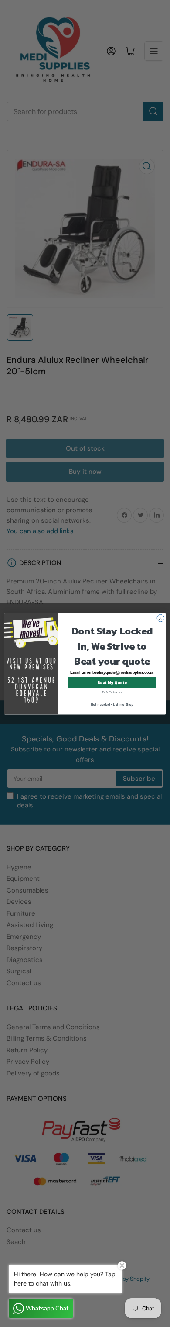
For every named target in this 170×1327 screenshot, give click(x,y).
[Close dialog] (160, 618)
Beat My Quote (112, 682)
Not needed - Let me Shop (112, 703)
